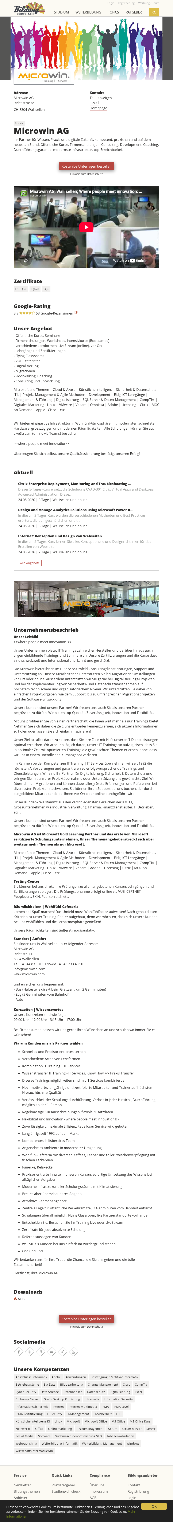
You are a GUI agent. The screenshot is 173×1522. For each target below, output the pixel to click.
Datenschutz (96, 1392)
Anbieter (20, 1497)
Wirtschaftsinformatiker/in (34, 1451)
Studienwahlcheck (66, 1491)
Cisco (126, 1384)
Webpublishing (26, 1443)
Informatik (92, 1399)
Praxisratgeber (63, 1485)
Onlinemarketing (60, 1429)
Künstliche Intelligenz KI (33, 1421)
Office (39, 1429)
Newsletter (22, 1485)
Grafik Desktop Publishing (62, 1399)
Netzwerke (23, 1429)
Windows (133, 1443)
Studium (61, 12)
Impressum (99, 1491)
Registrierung (138, 1491)
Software (44, 1436)
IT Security (54, 1414)
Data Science (50, 1392)
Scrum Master (132, 1429)
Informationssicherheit (32, 1407)
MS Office (118, 1421)
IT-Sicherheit (103, 1414)
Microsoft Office (96, 1421)
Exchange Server (27, 1399)
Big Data (49, 1384)
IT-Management (78, 1414)
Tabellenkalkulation (120, 1436)
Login (132, 1497)
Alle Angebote (30, 563)
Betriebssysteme (27, 1384)
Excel (138, 1392)
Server (150, 1429)
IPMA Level (121, 1407)
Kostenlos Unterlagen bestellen (87, 166)
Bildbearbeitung (71, 1384)
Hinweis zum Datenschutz (86, 174)
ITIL (118, 1414)
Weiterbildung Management (102, 1443)
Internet (58, 1407)
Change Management (103, 1384)
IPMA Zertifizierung (29, 1414)
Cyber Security (26, 1392)
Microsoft (73, 1421)
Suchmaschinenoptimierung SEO (78, 1436)
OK (154, 1506)
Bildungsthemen (27, 1491)
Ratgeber (134, 12)
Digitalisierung (119, 1392)
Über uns (97, 1485)
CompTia (141, 1384)
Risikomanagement (90, 1429)
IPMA (105, 1407)
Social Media (25, 1436)
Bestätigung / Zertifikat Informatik (114, 1377)
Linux (58, 1421)
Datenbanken (73, 1392)
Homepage (98, 108)
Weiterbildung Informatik (59, 1443)
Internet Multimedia (83, 1407)
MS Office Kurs (140, 1421)
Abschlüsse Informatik (31, 1377)
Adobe (56, 1377)
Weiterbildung (88, 12)
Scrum (112, 1429)
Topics (113, 12)
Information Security (118, 1399)
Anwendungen (75, 1377)
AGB (20, 1299)
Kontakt (134, 1485)
